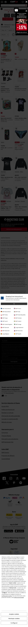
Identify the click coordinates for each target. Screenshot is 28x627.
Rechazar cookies (14, 618)
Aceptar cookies (14, 614)
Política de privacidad (19, 597)
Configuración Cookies (7, 596)
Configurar (14, 623)
